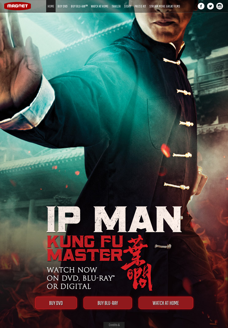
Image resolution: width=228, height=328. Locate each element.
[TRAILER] (116, 2)
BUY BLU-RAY (108, 303)
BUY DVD (56, 303)
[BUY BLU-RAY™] (79, 2)
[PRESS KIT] (140, 2)
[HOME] (51, 2)
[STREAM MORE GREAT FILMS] (165, 2)
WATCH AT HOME (166, 303)
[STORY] (128, 2)
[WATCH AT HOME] (100, 2)
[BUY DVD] (62, 2)
